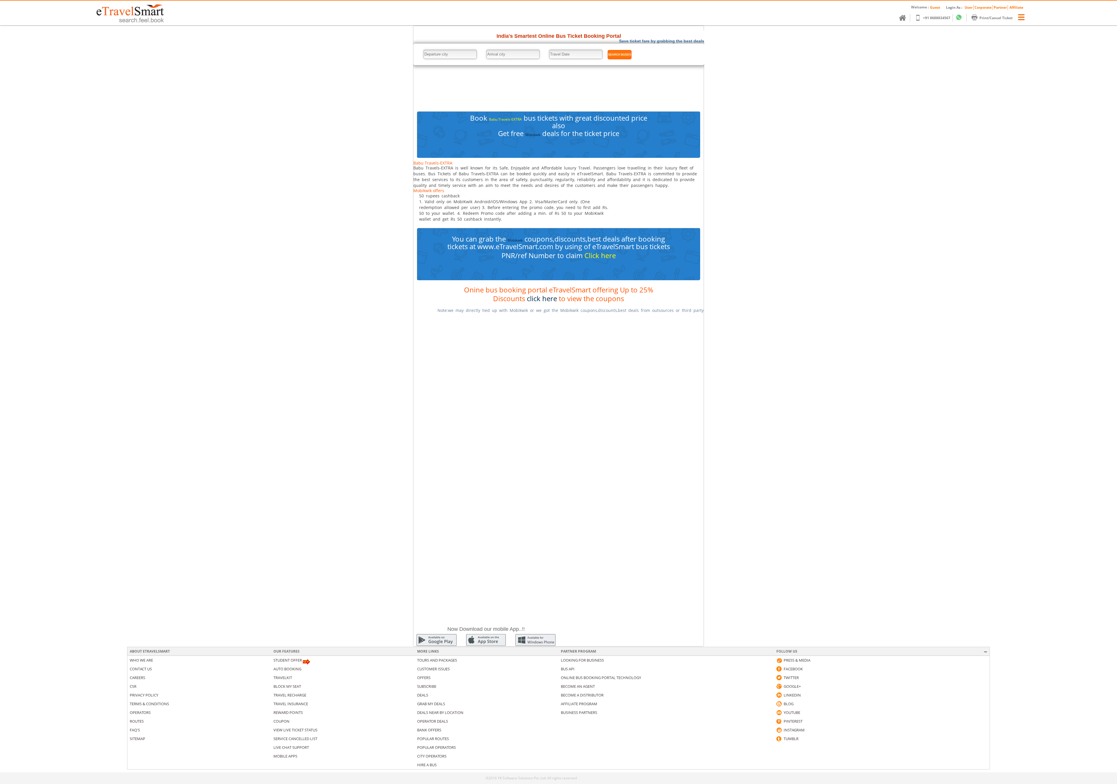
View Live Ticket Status (295, 730)
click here (542, 298)
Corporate (983, 7)
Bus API (567, 669)
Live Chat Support (291, 747)
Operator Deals (432, 721)
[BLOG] (779, 703)
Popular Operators (436, 747)
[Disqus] (558, 391)
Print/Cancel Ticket (996, 17)
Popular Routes (433, 738)
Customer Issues (433, 669)
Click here (600, 255)
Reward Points (288, 712)
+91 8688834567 (936, 17)
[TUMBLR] (779, 738)
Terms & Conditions (149, 703)
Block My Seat (287, 686)
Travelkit (282, 677)
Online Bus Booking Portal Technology (601, 677)
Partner (1000, 7)
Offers (424, 677)
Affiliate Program (579, 703)
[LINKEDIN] (779, 695)
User (968, 7)
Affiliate (1016, 7)
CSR (133, 686)
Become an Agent (578, 686)
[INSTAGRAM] (779, 730)
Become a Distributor (582, 695)
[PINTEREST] (779, 721)
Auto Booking (287, 669)
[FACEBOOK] (779, 669)
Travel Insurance (290, 703)
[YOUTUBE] (779, 712)
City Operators (432, 756)
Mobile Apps (285, 756)
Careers (137, 677)
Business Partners (579, 712)
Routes (137, 721)
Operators (140, 712)
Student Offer (287, 660)
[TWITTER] (779, 677)
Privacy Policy (144, 695)
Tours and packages (437, 660)
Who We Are (141, 660)
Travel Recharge (289, 695)
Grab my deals (431, 703)
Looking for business (582, 660)
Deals (422, 695)
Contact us (141, 669)
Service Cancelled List (295, 738)
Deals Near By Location (440, 712)
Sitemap (137, 738)
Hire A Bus (427, 764)
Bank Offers (429, 730)
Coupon (281, 721)
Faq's (135, 730)
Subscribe (426, 686)
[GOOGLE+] (779, 686)
